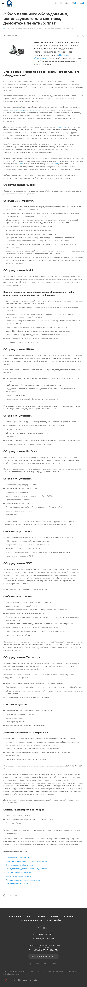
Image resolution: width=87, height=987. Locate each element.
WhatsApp (44, 927)
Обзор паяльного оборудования (20, 865)
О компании (15, 916)
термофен (62, 127)
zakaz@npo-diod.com (45, 938)
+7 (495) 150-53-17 (44, 934)
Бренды (54, 916)
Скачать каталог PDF (31, 920)
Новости (41, 916)
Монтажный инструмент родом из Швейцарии (26, 861)
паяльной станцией (18, 110)
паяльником (34, 110)
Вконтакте (38, 927)
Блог (29, 916)
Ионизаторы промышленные (19, 876)
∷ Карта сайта (54, 920)
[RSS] (78, 36)
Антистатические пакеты (17, 884)
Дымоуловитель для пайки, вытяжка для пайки (26, 869)
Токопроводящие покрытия (18, 872)
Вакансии (69, 916)
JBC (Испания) (52, 164)
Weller (20, 164)
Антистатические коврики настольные (23, 880)
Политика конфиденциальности (45, 964)
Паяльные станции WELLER (18, 857)
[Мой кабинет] (66, 3)
